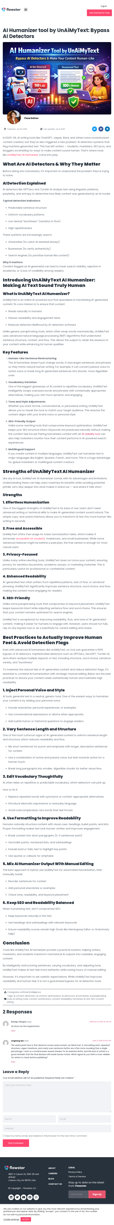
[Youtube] (23, 1197)
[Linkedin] (11, 1197)
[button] (25, 9)
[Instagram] (36, 1197)
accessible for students (30, 538)
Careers (52, 1173)
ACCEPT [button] (25, 1219)
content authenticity (40, 998)
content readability (62, 998)
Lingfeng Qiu (17, 1040)
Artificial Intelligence (30, 992)
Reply (13, 1031)
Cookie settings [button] (11, 1219)
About (52, 1168)
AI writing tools (20, 998)
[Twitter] (17, 1197)
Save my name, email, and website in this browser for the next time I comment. (46, 1135)
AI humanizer (82, 995)
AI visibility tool (91, 434)
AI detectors (68, 995)
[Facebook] (30, 1197)
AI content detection (24, 995)
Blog (51, 1178)
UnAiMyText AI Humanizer (22, 155)
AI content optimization (48, 995)
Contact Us (55, 1184)
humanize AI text (81, 998)
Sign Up (97, 1194)
